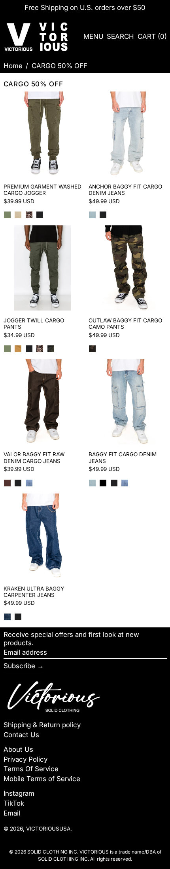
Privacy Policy (25, 759)
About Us (18, 749)
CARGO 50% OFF (59, 66)
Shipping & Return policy (42, 725)
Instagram (19, 793)
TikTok (14, 803)
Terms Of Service (31, 769)
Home (13, 66)
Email (12, 813)
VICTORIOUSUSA (48, 828)
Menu (93, 36)
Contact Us (21, 735)
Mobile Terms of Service (42, 779)
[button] (120, 36)
